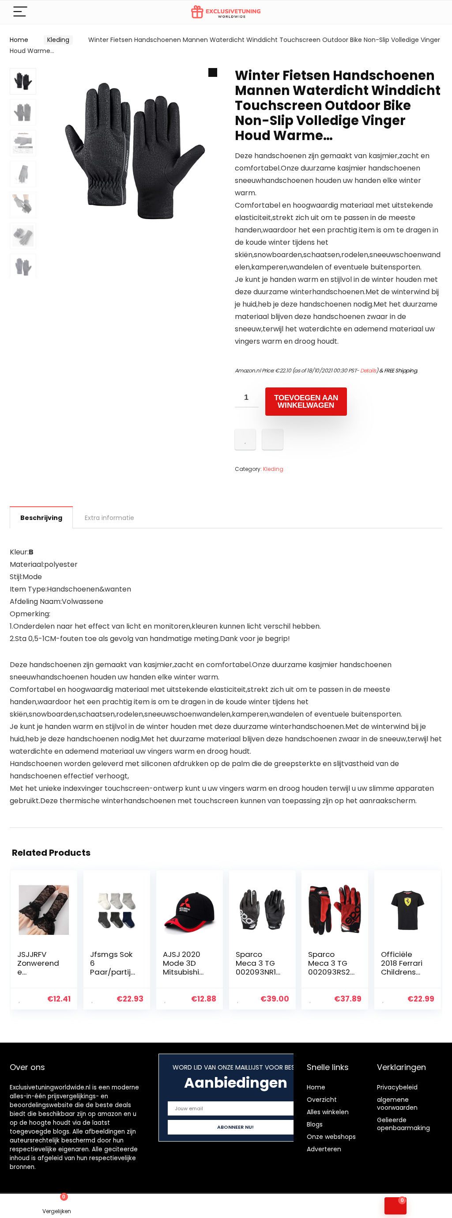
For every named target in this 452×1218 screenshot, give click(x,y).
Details (368, 370)
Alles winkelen (328, 1112)
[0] (395, 1206)
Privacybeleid (397, 1087)
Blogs (315, 1124)
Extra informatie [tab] (109, 517)
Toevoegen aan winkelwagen (306, 402)
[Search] (428, 12)
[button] (212, 72)
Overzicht (322, 1099)
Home (19, 39)
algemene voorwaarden (397, 1103)
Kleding (58, 39)
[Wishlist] (170, 1206)
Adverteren (324, 1149)
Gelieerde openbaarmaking (403, 1124)
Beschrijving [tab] (41, 517)
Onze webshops (331, 1136)
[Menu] (20, 12)
